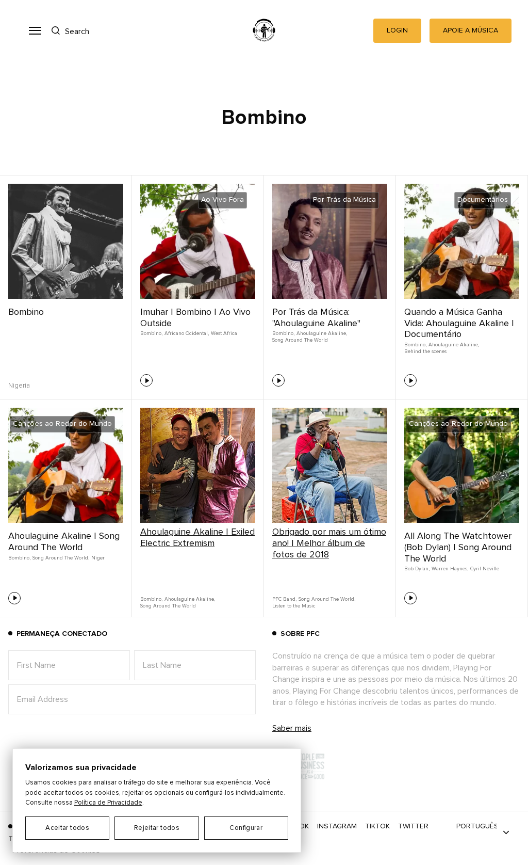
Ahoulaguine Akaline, (321, 333)
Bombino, (151, 333)
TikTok (377, 826)
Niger (98, 557)
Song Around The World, (60, 557)
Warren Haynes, (450, 568)
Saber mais (291, 728)
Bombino (26, 312)
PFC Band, (284, 599)
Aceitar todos (67, 828)
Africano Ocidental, (186, 333)
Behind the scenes (425, 351)
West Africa (224, 333)
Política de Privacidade (108, 802)
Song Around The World (300, 340)
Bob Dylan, (417, 568)
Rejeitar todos (156, 828)
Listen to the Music (294, 605)
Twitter (413, 826)
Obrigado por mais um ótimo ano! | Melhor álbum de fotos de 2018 (329, 543)
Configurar (245, 828)
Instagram (337, 826)
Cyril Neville (484, 568)
